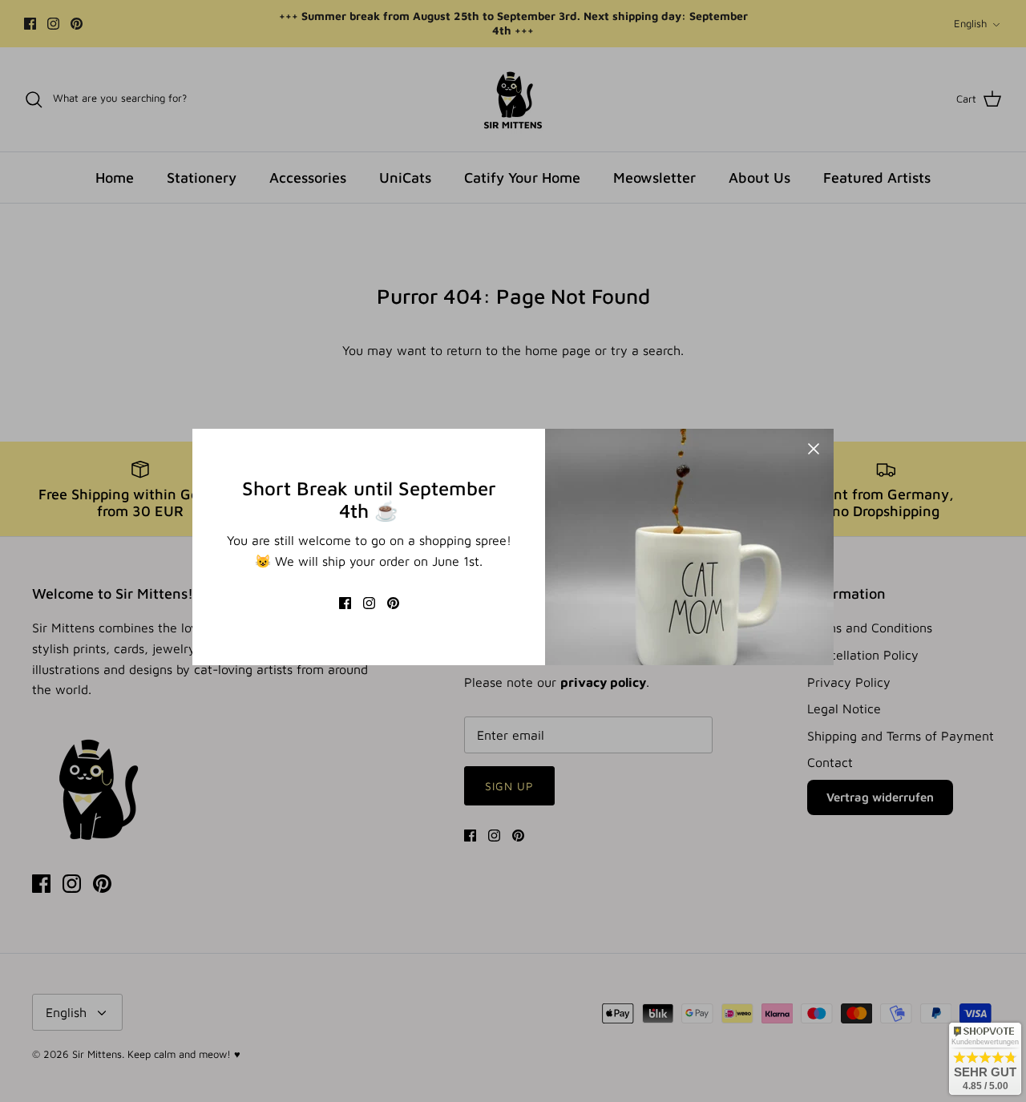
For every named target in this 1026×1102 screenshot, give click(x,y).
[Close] (813, 448)
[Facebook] (345, 603)
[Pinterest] (393, 603)
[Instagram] (369, 603)
